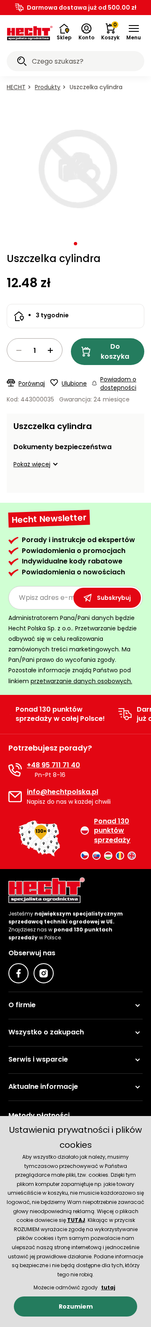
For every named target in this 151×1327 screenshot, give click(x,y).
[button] (133, 32)
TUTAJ (76, 1220)
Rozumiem (76, 1306)
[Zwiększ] (50, 350)
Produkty (47, 87)
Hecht (16, 87)
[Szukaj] (22, 62)
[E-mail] (15, 796)
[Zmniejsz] (18, 350)
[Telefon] (15, 770)
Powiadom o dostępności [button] (118, 383)
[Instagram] (44, 973)
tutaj (108, 1287)
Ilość (34, 350)
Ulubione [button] (74, 383)
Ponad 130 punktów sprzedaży (112, 831)
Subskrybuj (114, 598)
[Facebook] (18, 973)
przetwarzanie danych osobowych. (81, 681)
